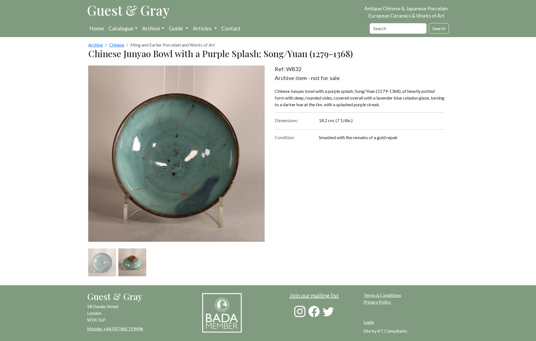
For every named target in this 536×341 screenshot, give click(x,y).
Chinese (116, 44)
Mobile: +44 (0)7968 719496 (115, 328)
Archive (151, 28)
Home (96, 28)
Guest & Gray (128, 10)
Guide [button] (176, 28)
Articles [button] (203, 28)
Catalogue (121, 28)
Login (368, 322)
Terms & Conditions (382, 295)
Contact (231, 28)
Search (438, 28)
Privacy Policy (377, 301)
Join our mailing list (314, 295)
